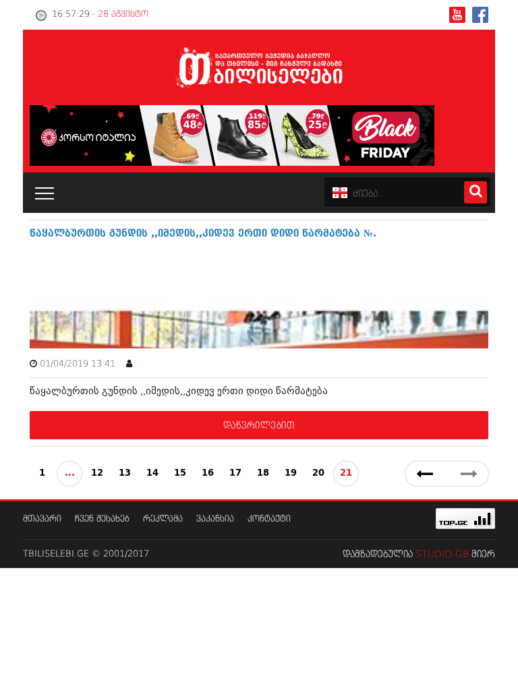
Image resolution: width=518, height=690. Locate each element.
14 (152, 473)
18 (263, 473)
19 (291, 473)
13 (125, 473)
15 (180, 473)
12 (97, 473)
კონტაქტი (269, 519)
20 (318, 473)
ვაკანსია (215, 519)
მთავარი (42, 519)
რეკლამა (163, 519)
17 (235, 473)
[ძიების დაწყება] (475, 192)
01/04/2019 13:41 (77, 364)
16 (208, 473)
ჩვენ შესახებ (102, 519)
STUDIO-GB (442, 554)
